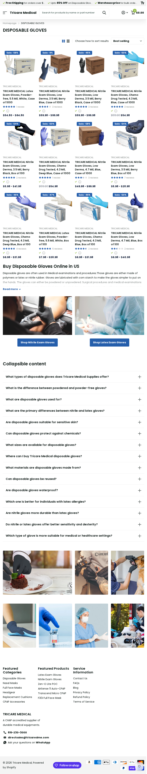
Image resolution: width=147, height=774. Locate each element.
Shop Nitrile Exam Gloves (37, 342)
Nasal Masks (10, 680)
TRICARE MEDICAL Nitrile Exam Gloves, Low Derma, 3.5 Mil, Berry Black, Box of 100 (18, 167)
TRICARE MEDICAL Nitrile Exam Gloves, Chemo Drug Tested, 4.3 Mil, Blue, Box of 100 (90, 238)
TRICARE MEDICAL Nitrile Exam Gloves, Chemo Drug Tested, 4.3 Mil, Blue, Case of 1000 (126, 96)
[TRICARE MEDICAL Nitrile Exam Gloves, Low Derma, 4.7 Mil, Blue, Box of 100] (127, 207)
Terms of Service (82, 699)
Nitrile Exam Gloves (49, 680)
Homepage (9, 23)
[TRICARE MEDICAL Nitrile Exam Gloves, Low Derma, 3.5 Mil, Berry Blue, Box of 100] (127, 136)
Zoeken (104, 12)
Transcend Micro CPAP (51, 694)
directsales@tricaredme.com (28, 734)
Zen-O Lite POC (47, 685)
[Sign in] (124, 13)
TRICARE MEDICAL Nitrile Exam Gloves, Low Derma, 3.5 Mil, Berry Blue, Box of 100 (126, 167)
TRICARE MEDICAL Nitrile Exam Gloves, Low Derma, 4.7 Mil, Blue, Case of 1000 (90, 167)
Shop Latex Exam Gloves (109, 342)
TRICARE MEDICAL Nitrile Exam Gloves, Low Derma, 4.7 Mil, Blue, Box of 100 (127, 238)
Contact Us (79, 676)
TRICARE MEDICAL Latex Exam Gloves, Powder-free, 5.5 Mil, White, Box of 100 (54, 238)
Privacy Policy (80, 689)
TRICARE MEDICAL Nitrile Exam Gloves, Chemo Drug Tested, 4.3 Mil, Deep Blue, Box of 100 (18, 238)
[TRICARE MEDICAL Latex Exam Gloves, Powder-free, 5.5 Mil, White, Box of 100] (55, 207)
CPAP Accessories (14, 699)
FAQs (75, 680)
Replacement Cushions (17, 694)
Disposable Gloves (14, 676)
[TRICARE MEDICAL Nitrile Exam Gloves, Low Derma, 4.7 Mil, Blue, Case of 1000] (91, 136)
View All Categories (5, 12)
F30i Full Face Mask (49, 699)
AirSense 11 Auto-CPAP (51, 689)
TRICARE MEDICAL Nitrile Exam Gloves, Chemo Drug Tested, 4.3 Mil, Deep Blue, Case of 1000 (54, 167)
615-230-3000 (17, 730)
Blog (74, 685)
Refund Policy (80, 694)
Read (10, 289)
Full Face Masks (12, 685)
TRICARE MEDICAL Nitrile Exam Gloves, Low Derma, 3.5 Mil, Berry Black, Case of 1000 (90, 96)
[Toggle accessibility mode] (142, 3)
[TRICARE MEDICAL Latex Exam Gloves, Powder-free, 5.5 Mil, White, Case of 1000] (19, 65)
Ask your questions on (29, 739)
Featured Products (45, 667)
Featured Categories (12, 667)
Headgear (9, 689)
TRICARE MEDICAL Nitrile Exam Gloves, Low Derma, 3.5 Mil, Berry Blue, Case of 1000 (54, 96)
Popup (7, 110)
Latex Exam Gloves (49, 676)
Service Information (82, 667)
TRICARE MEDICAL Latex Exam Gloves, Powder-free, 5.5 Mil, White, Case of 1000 (19, 96)
